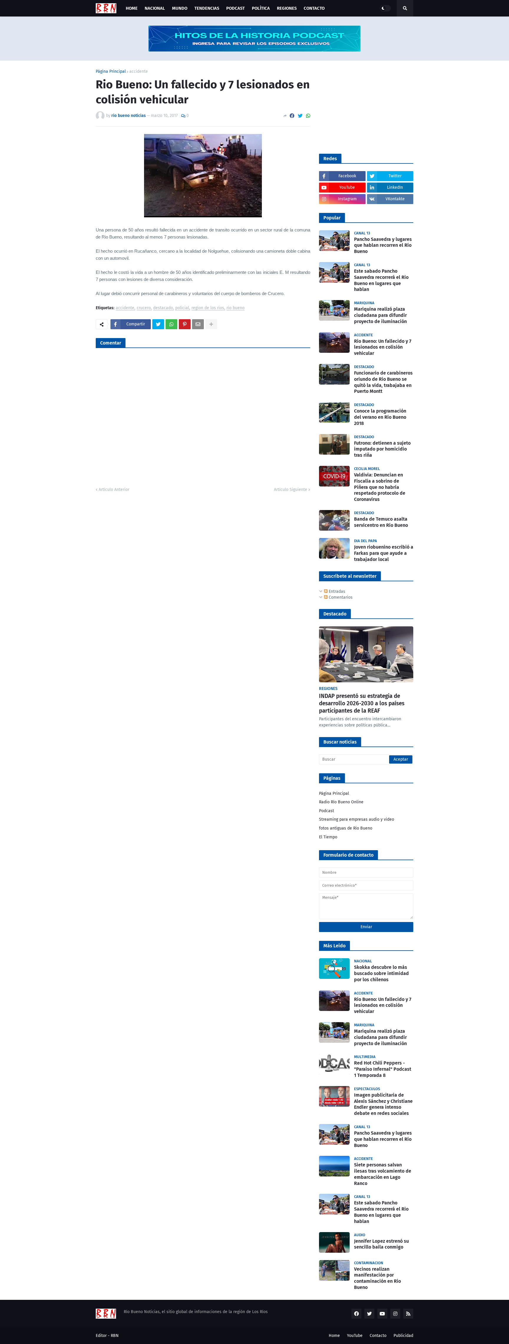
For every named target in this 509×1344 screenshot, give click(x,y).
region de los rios (207, 308)
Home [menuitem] (132, 8)
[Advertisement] (363, 106)
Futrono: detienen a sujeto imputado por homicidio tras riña (382, 449)
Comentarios (340, 597)
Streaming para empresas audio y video (356, 819)
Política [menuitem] (261, 8)
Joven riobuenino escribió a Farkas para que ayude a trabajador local (383, 553)
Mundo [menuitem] (179, 8)
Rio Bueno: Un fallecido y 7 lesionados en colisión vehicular (382, 347)
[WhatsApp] (308, 115)
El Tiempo (328, 837)
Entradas (336, 591)
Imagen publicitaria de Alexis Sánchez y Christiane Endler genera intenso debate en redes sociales (383, 1104)
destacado (163, 308)
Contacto (378, 1335)
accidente (138, 71)
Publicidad (403, 1335)
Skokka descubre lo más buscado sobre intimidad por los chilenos (381, 973)
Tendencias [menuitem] (206, 8)
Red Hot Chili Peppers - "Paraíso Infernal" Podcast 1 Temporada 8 (382, 1069)
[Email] (198, 324)
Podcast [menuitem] (235, 8)
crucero (144, 308)
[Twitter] (300, 115)
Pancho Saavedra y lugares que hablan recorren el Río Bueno (383, 245)
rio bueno (235, 308)
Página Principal (111, 71)
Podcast (326, 810)
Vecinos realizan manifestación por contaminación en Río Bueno (377, 1278)
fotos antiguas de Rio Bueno (345, 828)
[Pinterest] (185, 324)
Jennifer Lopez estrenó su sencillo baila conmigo (381, 1244)
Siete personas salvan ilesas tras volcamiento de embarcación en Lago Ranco (382, 1174)
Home (334, 1335)
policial (182, 308)
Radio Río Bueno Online (341, 802)
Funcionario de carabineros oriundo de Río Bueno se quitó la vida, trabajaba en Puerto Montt (383, 382)
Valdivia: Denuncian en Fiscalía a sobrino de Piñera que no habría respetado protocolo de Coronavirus (379, 487)
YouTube (355, 1335)
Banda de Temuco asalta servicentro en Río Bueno (381, 522)
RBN (115, 1335)
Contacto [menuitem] (314, 8)
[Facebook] (292, 115)
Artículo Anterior (114, 489)
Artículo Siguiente (290, 489)
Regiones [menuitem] (287, 8)
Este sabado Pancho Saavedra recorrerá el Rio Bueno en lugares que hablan (381, 280)
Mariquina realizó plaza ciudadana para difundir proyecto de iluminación (380, 315)
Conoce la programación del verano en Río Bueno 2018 (380, 417)
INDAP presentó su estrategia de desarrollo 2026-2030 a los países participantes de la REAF (361, 703)
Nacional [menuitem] (155, 8)
